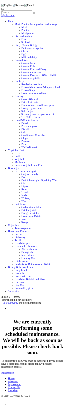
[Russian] (18, 5)
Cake (24, 132)
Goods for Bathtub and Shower (31, 279)
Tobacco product (23, 228)
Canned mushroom (31, 72)
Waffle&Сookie (29, 147)
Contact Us (14, 387)
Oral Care (20, 285)
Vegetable (20, 159)
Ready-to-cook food (31, 84)
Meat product (28, 33)
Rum (23, 189)
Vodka (24, 195)
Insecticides (27, 255)
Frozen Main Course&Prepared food (40, 87)
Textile (18, 240)
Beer (23, 177)
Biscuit (25, 129)
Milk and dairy (29, 57)
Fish (23, 39)
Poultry (25, 30)
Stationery (20, 237)
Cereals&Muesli (29, 99)
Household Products (18, 231)
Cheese (25, 51)
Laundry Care (28, 258)
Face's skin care (23, 276)
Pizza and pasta (29, 126)
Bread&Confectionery (26, 120)
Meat (24, 27)
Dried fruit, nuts (29, 102)
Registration (7, 372)
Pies (23, 144)
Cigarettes (13, 225)
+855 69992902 (9, 302)
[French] (29, 5)
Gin (23, 183)
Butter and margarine (32, 48)
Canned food (21, 60)
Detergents (27, 252)
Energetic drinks (29, 213)
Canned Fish (28, 66)
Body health (21, 270)
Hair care (19, 282)
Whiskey (26, 198)
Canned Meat (28, 63)
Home (11, 378)
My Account (7, 15)
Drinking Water (29, 210)
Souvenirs (13, 291)
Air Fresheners (29, 249)
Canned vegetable (30, 78)
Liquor (24, 186)
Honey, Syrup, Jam (31, 108)
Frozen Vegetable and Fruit (29, 165)
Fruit (17, 156)
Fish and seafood (23, 36)
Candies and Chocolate (33, 135)
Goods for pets (22, 243)
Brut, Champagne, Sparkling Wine (39, 180)
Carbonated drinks (31, 207)
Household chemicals (26, 246)
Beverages (13, 168)
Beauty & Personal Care (21, 267)
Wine (24, 201)
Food (11, 21)
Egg (23, 54)
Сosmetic (19, 273)
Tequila (25, 192)
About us (13, 381)
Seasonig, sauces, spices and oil (37, 114)
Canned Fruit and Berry (33, 69)
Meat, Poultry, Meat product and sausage (36, 24)
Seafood (25, 42)
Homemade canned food (34, 93)
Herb (17, 153)
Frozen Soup (28, 90)
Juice (24, 219)
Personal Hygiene (24, 288)
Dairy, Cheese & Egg (26, 45)
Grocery (19, 96)
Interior (18, 234)
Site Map (13, 390)
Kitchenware (21, 261)
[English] (6, 5)
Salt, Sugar (27, 111)
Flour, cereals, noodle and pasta (37, 105)
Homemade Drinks (31, 216)
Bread (24, 123)
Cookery (19, 81)
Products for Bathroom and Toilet (32, 264)
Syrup (24, 222)
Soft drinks (20, 204)
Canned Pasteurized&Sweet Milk (38, 75)
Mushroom (20, 162)
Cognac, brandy (29, 174)
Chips (24, 138)
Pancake (25, 141)
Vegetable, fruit (16, 150)
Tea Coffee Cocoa (30, 117)
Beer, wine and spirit (25, 171)
